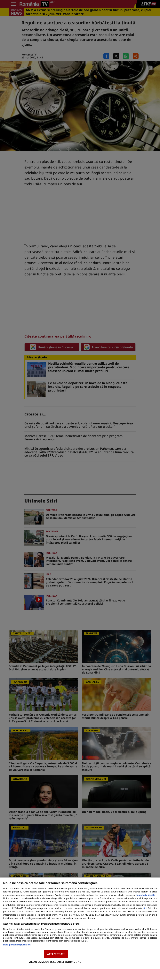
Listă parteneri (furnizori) (17, 944)
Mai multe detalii (145, 894)
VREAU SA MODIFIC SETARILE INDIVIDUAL (55, 962)
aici (145, 908)
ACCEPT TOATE (56, 954)
